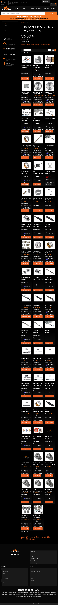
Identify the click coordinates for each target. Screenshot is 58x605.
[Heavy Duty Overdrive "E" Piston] (38, 244)
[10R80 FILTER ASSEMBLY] (50, 59)
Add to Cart (25, 78)
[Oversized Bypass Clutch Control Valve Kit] (50, 271)
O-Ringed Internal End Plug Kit (38, 279)
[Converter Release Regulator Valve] (50, 218)
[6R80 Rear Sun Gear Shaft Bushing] (26, 165)
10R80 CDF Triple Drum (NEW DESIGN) (37, 67)
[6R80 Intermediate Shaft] (38, 138)
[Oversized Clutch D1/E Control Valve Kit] (50, 297)
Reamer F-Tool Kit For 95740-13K (37, 385)
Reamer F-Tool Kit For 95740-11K (25, 385)
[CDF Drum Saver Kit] (26, 191)
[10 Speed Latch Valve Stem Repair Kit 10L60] (26, 59)
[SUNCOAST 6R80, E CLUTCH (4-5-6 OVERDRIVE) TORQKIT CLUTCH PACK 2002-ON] (50, 483)
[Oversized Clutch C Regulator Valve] (38, 297)
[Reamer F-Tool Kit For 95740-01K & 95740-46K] (26, 350)
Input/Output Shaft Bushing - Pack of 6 (49, 252)
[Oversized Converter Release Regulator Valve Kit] (26, 324)
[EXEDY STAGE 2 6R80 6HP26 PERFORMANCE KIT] (26, 244)
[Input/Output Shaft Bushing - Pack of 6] (50, 244)
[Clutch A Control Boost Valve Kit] (26, 218)
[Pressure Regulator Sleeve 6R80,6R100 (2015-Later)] (50, 324)
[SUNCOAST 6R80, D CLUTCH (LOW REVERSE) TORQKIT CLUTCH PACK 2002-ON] (38, 483)
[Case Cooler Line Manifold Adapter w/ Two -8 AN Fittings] (50, 165)
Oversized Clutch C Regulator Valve (38, 305)
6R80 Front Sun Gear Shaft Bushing (26, 146)
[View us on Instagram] (18, 554)
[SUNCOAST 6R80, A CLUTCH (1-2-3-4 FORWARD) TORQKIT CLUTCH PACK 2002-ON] (38, 456)
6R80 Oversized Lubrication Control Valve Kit (50, 146)
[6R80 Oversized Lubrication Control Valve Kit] (50, 138)
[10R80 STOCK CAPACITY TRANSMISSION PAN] (26, 86)
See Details (48, 184)
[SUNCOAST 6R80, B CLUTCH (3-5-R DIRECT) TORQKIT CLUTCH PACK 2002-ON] (50, 456)
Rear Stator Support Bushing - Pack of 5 (38, 411)
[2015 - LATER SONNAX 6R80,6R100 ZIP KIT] (26, 112)
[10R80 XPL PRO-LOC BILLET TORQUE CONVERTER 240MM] (50, 86)
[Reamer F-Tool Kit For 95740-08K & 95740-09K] (50, 350)
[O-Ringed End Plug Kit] (26, 271)
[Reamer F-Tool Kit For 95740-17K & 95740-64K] (50, 377)
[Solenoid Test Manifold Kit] (26, 430)
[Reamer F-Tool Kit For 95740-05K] (38, 350)
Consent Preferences (29, 598)
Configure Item (38, 78)
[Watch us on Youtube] (14, 554)
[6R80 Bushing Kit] (50, 112)
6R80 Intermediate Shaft (37, 146)
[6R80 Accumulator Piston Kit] (38, 112)
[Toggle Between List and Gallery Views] (53, 50)
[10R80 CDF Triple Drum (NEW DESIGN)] (38, 59)
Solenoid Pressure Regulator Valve (49, 411)
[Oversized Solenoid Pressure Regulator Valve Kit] (38, 324)
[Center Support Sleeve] (38, 191)
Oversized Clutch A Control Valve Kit (26, 305)
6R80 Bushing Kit (50, 118)
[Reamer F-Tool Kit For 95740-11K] (26, 377)
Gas (3, 580)
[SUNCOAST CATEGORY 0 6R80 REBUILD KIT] (26, 509)
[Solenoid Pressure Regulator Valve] (50, 403)
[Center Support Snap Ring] (50, 191)
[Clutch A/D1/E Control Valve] (38, 218)
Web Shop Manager (44, 603)
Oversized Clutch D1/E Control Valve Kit (50, 305)
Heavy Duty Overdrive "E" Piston (37, 252)
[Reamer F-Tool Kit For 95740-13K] (38, 377)
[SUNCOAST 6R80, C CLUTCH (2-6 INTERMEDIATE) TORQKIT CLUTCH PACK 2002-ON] (26, 483)
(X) (21, 37)
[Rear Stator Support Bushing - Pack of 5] (38, 403)
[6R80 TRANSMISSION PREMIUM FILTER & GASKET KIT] (38, 165)
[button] (39, 8)
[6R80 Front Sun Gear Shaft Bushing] (26, 138)
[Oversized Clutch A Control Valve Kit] (26, 297)
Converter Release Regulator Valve (49, 226)
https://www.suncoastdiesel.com (25, 594)
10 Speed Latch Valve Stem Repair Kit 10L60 (26, 67)
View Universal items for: (35, 44)
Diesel (3, 569)
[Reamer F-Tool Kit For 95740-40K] (26, 403)
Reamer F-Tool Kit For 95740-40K (25, 411)
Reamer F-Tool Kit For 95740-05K (37, 358)
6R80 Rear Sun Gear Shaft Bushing (25, 173)
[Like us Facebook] (12, 554)
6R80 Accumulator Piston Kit (37, 120)
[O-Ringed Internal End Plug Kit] (38, 271)
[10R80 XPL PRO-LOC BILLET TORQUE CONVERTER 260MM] (38, 86)
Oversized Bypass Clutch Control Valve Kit (50, 279)
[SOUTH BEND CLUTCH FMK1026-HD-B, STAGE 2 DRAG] (38, 430)
